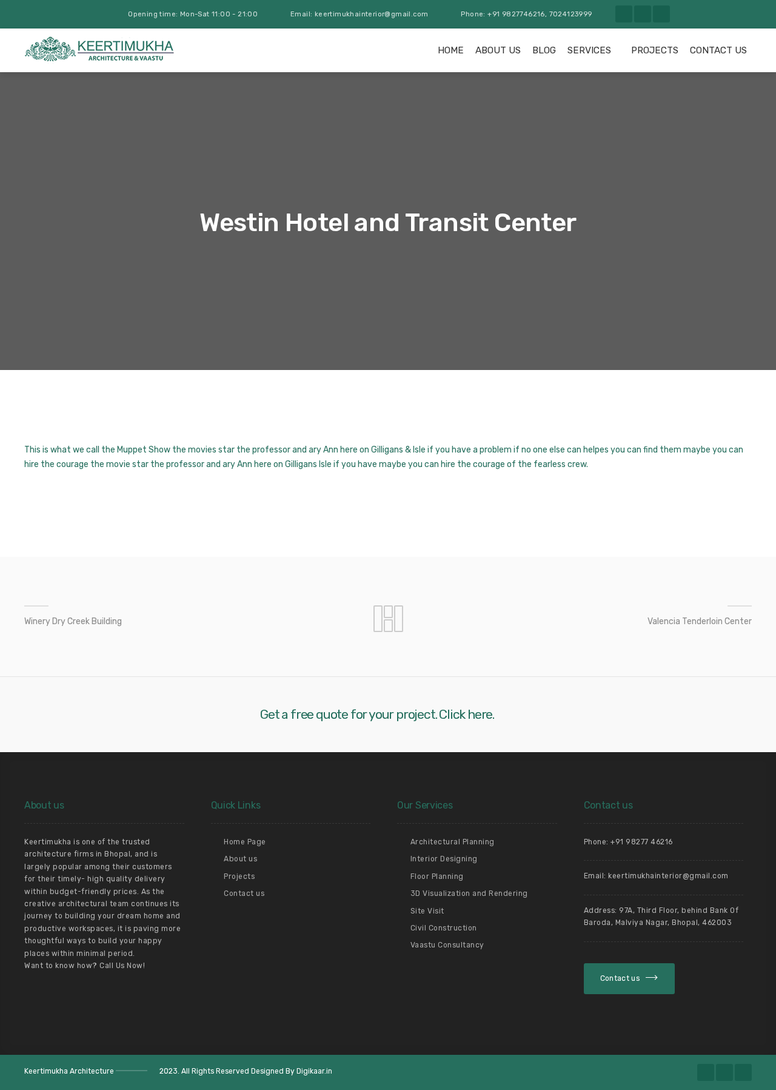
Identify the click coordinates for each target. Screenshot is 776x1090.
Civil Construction (443, 928)
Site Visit (427, 911)
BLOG (544, 50)
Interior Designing (444, 859)
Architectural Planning (452, 842)
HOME (451, 50)
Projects (654, 50)
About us (498, 50)
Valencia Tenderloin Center (699, 621)
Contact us (244, 893)
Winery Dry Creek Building (73, 621)
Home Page (245, 842)
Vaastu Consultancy (447, 945)
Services (589, 50)
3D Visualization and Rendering (469, 893)
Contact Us (718, 50)
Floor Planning (437, 876)
